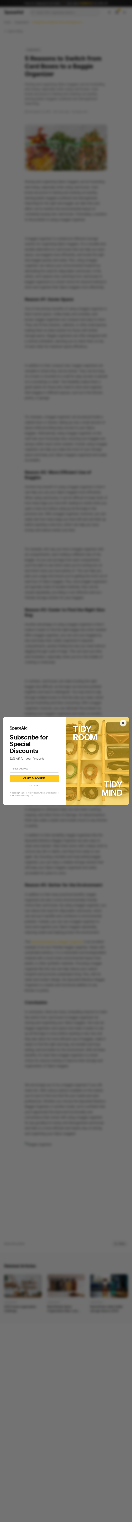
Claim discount (34, 778)
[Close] (123, 723)
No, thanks (34, 785)
